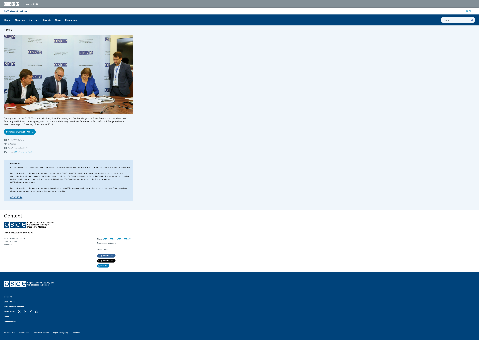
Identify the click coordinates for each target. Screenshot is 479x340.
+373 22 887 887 (123, 239)
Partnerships (10, 321)
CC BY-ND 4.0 (16, 197)
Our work (34, 20)
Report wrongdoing (60, 332)
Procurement (24, 332)
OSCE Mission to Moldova (15, 11)
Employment (9, 301)
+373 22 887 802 (110, 239)
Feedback (76, 332)
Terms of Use (9, 332)
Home (7, 20)
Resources (71, 20)
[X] (19, 311)
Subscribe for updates (14, 306)
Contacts (8, 296)
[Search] (472, 20)
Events (47, 20)
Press (6, 316)
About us (20, 20)
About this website (41, 332)
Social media (9, 311)
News (58, 20)
